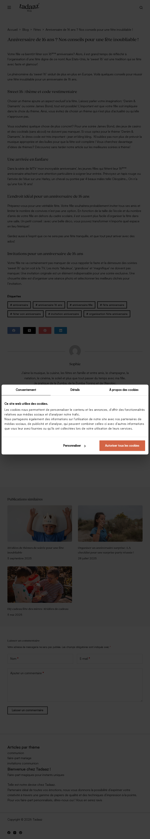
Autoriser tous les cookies (122, 445)
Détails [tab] (75, 390)
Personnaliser (72, 445)
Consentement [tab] (26, 390)
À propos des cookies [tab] (123, 390)
